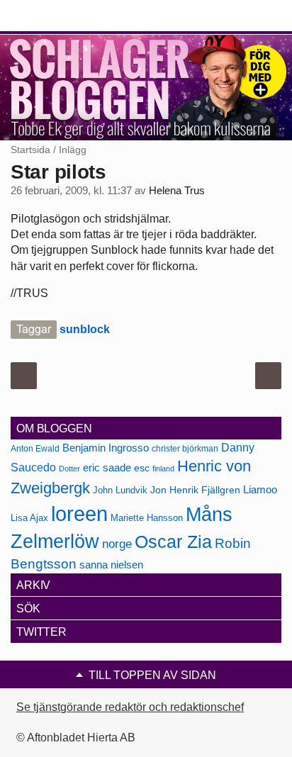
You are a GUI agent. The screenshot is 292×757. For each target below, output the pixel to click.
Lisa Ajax (29, 517)
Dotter (69, 468)
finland (163, 468)
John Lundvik (120, 490)
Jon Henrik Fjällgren (195, 489)
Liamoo (260, 489)
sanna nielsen (111, 565)
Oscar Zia (173, 541)
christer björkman (185, 449)
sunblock (85, 329)
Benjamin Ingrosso (105, 448)
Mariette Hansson (147, 518)
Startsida (30, 149)
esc (142, 467)
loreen (79, 513)
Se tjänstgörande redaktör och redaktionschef (130, 707)
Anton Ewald (35, 449)
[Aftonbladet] (64, 16)
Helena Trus (177, 190)
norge (117, 544)
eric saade (107, 467)
